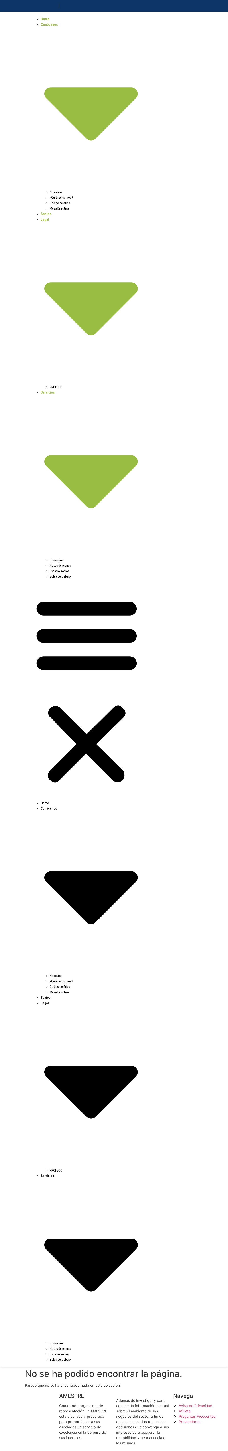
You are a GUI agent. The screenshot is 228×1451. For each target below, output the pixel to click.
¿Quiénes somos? (61, 198)
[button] (86, 689)
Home (45, 19)
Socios (46, 214)
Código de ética (60, 203)
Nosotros (56, 192)
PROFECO (56, 387)
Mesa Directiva (59, 208)
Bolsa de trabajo (60, 576)
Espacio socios (59, 571)
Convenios (56, 560)
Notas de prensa (60, 566)
